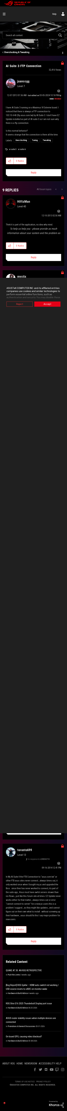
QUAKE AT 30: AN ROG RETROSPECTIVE (24, 970)
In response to (39, 859)
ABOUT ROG (8, 1063)
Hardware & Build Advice (18, 993)
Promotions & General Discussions (21, 1026)
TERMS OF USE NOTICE (25, 1081)
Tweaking (47, 140)
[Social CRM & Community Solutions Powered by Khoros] (56, 1104)
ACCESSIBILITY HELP (50, 1063)
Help (54, 14)
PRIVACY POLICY (43, 1081)
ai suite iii (22, 149)
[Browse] (5, 14)
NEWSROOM (30, 1063)
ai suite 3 (12, 149)
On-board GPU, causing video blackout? (24, 1036)
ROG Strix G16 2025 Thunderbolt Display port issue (29, 1003)
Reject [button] (19, 304)
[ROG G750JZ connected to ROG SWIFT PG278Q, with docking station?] (62, 189)
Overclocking (21, 140)
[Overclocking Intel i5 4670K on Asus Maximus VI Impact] (56, 189)
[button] (10, 161)
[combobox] (33, 35)
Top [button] (4, 1103)
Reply (33, 172)
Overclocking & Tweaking (16, 52)
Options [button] (62, 52)
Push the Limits (14, 975)
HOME (19, 1063)
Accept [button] (47, 304)
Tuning (35, 140)
